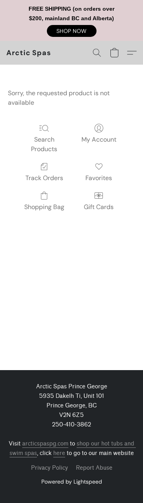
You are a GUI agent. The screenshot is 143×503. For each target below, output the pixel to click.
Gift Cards (99, 207)
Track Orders (44, 178)
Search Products (44, 144)
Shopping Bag (44, 207)
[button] (72, 31)
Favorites (98, 178)
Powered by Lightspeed (71, 481)
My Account (98, 139)
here (59, 453)
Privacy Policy (49, 468)
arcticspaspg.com (45, 443)
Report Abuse (94, 468)
